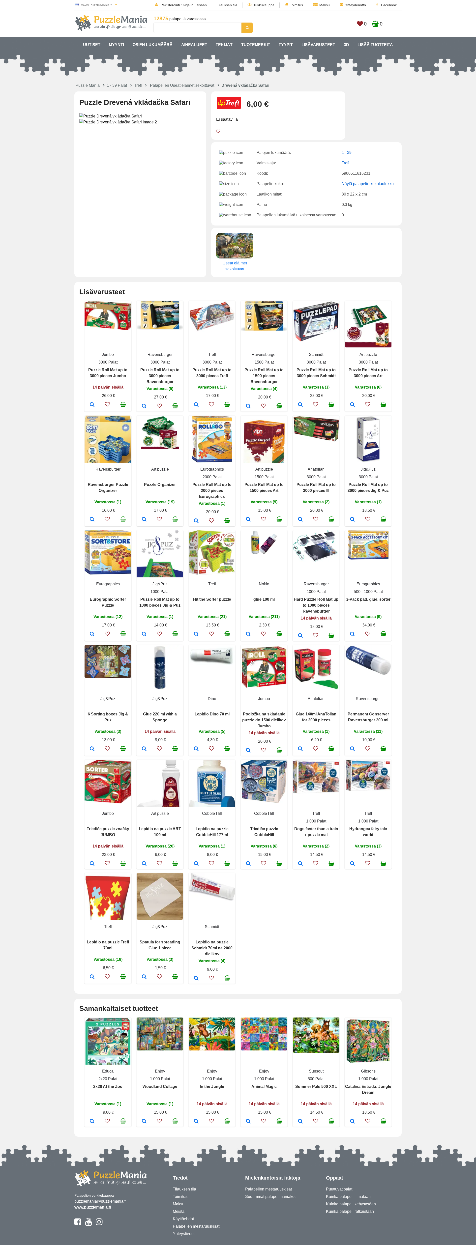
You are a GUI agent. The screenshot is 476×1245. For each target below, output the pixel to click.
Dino (212, 699)
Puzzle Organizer (160, 484)
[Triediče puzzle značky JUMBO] (92, 864)
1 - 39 (347, 152)
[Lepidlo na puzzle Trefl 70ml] (92, 977)
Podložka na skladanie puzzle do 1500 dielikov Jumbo (264, 720)
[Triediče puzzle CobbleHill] (248, 864)
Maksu (324, 5)
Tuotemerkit (255, 45)
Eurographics (212, 469)
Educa (108, 1071)
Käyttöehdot (183, 1219)
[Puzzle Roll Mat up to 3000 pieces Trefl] (196, 405)
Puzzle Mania (88, 85)
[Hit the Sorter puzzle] (196, 634)
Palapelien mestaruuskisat (196, 1226)
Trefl (138, 85)
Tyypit (286, 45)
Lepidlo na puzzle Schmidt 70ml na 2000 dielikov (212, 948)
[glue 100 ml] (248, 634)
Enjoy (160, 1071)
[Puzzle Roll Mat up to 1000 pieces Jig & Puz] (144, 634)
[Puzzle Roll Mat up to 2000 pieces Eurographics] (196, 521)
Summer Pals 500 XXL (316, 1086)
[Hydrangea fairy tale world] (352, 864)
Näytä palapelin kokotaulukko (368, 184)
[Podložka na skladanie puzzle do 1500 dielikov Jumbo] (248, 750)
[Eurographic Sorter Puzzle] (92, 634)
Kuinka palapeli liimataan (348, 1196)
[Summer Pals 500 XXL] (300, 1121)
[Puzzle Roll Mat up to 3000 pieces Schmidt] (300, 405)
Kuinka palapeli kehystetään (351, 1204)
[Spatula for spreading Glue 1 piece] (144, 977)
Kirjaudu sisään (195, 5)
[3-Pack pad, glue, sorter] (352, 634)
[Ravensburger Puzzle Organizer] (92, 519)
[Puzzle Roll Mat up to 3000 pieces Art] (352, 405)
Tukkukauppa (263, 5)
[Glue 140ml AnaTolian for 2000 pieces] (300, 749)
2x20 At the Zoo (107, 1086)
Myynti (116, 45)
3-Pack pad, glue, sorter (368, 599)
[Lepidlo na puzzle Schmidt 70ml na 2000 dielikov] (196, 978)
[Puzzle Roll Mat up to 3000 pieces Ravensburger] (144, 406)
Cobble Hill (212, 813)
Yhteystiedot (184, 1234)
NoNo (264, 584)
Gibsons (368, 1071)
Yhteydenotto (355, 5)
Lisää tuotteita (375, 45)
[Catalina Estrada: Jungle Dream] (352, 1121)
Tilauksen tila (227, 5)
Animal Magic (264, 1086)
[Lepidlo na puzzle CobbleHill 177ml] (196, 864)
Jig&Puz (368, 469)
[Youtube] (88, 1224)
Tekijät (224, 45)
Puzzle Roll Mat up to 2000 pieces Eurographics (212, 490)
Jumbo (108, 354)
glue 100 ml (264, 599)
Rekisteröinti (170, 5)
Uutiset (91, 45)
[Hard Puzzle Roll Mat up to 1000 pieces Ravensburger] (300, 636)
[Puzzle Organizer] (144, 519)
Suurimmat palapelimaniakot (270, 1196)
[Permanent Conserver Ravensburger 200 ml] (352, 749)
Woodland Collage (160, 1086)
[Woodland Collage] (144, 1121)
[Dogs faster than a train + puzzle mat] (300, 864)
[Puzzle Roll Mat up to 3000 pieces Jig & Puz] (352, 519)
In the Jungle (212, 1086)
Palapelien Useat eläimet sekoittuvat (182, 85)
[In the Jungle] (196, 1121)
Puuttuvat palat (339, 1189)
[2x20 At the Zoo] (92, 1121)
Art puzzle (368, 354)
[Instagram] (99, 1224)
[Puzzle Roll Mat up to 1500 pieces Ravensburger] (248, 406)
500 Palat (316, 1079)
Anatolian (316, 469)
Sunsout (316, 1071)
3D (346, 45)
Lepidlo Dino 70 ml (212, 714)
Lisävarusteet (318, 45)
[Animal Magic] (248, 1121)
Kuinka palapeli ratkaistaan (350, 1211)
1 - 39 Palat (117, 85)
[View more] (108, 329)
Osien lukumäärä (153, 45)
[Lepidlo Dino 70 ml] (196, 749)
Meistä (178, 1211)
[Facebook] (77, 1224)
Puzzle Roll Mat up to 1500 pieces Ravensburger (264, 376)
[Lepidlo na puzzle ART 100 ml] (144, 864)
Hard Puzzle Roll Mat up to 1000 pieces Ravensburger (316, 605)
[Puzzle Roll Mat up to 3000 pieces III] (300, 519)
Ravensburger (160, 354)
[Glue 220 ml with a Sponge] (144, 749)
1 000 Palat (316, 821)
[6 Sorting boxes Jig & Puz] (92, 749)
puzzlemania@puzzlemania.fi (100, 1201)
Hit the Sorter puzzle (212, 599)
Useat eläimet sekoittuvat (235, 266)
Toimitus (296, 5)
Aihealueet (194, 45)
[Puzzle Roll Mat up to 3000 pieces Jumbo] (92, 405)
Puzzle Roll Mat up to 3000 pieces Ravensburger (159, 376)
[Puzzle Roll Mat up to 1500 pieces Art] (248, 519)
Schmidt (316, 354)
